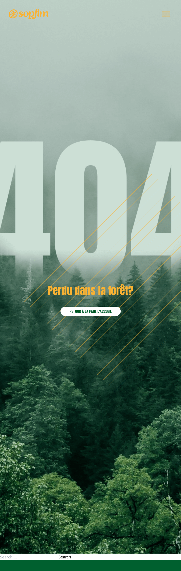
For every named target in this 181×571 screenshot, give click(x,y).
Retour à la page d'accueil (91, 311)
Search (64, 557)
